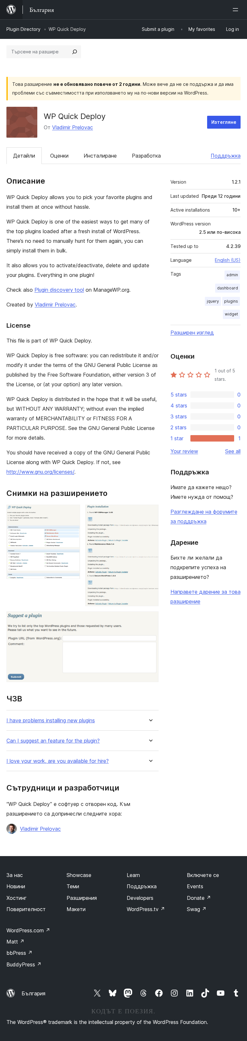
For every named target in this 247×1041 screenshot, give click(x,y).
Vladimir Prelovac (72, 127)
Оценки (59, 155)
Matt (15, 941)
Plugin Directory (23, 29)
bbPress (19, 953)
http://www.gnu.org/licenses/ (40, 472)
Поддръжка (226, 155)
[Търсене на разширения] (74, 51)
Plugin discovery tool (59, 290)
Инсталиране (100, 155)
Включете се (203, 875)
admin (232, 274)
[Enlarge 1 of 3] (71, 513)
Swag (196, 909)
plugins (231, 301)
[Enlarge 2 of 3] (150, 513)
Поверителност (26, 909)
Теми (73, 886)
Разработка (146, 155)
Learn (133, 875)
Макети (76, 909)
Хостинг (16, 898)
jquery (213, 301)
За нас (14, 875)
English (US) (228, 260)
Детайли (24, 155)
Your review (184, 451)
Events (195, 886)
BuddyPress (23, 964)
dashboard (227, 288)
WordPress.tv (146, 909)
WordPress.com (28, 930)
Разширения (82, 898)
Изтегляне (223, 122)
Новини (15, 886)
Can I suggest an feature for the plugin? (53, 741)
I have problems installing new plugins (50, 720)
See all (233, 451)
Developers (140, 898)
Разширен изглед (192, 332)
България (33, 993)
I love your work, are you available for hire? (57, 761)
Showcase (79, 875)
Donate (199, 898)
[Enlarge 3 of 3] (150, 620)
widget (231, 314)
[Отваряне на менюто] (236, 9)
